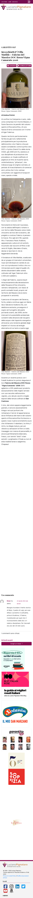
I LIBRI (9, 2)
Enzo (8, 601)
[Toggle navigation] (29, 2)
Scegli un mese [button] (15, 644)
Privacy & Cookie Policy (9, 876)
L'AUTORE (4, 2)
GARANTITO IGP (8, 47)
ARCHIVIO (15, 2)
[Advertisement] (16, 28)
